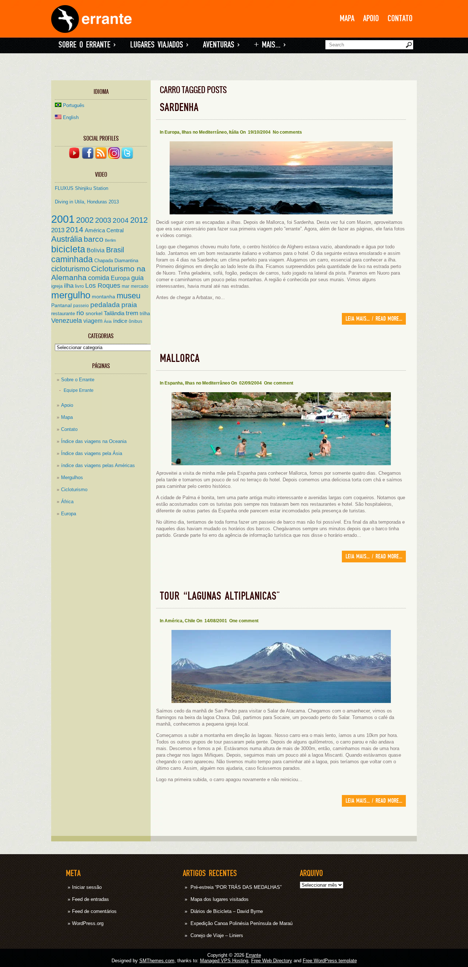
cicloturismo (70, 269)
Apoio (371, 18)
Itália (234, 132)
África (67, 501)
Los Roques (102, 285)
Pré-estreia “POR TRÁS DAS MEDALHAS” (236, 887)
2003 (103, 220)
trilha (145, 313)
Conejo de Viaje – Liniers (216, 935)
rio (80, 313)
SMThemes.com (156, 960)
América (173, 620)
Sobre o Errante (87, 44)
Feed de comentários (94, 911)
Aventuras (221, 44)
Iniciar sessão (87, 887)
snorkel (94, 313)
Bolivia (96, 250)
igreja (57, 286)
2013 (57, 230)
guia (137, 278)
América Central (104, 230)
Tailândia (114, 313)
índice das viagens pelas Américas (98, 465)
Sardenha (179, 108)
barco (93, 239)
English (71, 117)
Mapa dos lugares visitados (219, 899)
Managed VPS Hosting (224, 960)
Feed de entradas (90, 899)
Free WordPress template (330, 960)
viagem (92, 320)
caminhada (72, 259)
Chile (190, 620)
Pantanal (61, 305)
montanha (103, 296)
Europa (120, 278)
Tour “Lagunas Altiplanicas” (220, 596)
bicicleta (68, 249)
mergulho (70, 295)
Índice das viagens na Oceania (94, 441)
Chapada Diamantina (116, 260)
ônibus (135, 321)
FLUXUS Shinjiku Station (81, 188)
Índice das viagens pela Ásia (91, 453)
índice (120, 321)
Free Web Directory (271, 960)
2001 (63, 219)
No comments (287, 132)
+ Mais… (270, 44)
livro (79, 286)
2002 (85, 220)
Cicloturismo (74, 489)
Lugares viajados (159, 44)
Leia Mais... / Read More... (374, 319)
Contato (400, 18)
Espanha (174, 383)
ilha (68, 285)
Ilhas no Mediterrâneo (204, 132)
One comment (278, 383)
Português (73, 105)
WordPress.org (87, 923)
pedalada (105, 305)
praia (129, 305)
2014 (74, 229)
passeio (81, 305)
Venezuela (66, 320)
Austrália (66, 239)
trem (132, 313)
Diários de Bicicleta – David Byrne (226, 911)
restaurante (63, 313)
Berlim (110, 240)
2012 (139, 220)
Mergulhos (72, 477)
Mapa (347, 18)
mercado (139, 286)
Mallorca (180, 358)
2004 (121, 220)
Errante (253, 955)
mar (125, 286)
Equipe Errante (79, 390)
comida (98, 278)
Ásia (108, 321)
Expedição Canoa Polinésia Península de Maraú (241, 923)
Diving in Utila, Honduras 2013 (87, 202)
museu (128, 295)
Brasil (115, 250)
